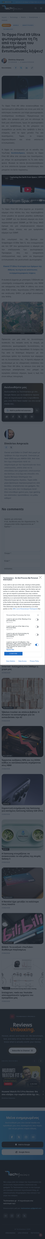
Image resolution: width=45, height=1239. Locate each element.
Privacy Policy (34, 661)
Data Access (22, 661)
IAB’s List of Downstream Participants (25, 609)
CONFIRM (13, 653)
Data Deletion (10, 661)
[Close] (41, 578)
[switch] (37, 620)
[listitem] (22, 615)
